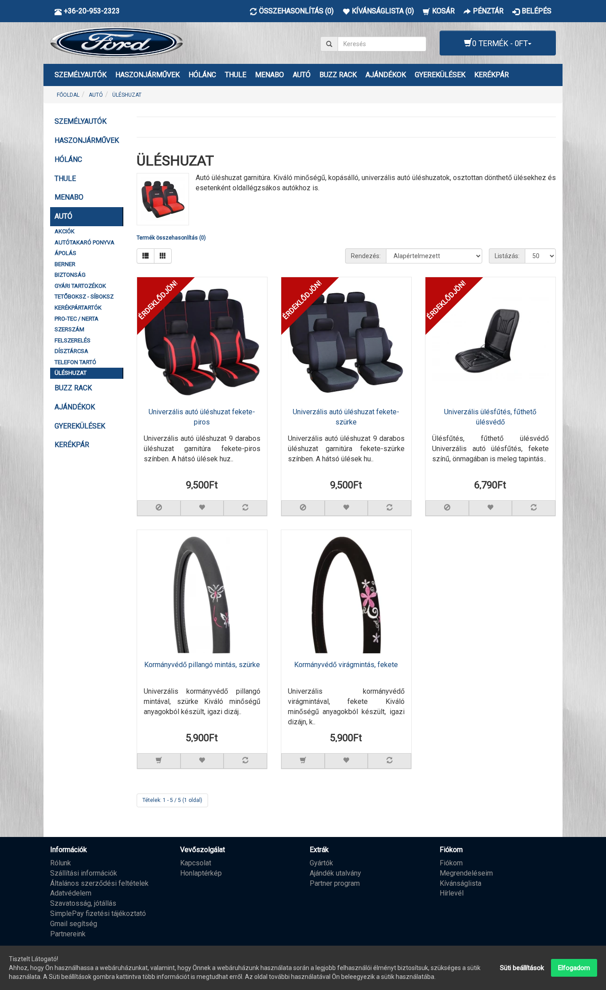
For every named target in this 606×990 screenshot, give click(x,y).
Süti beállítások (522, 968)
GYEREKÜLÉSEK (440, 75)
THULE (235, 75)
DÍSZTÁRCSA (71, 351)
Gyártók (321, 863)
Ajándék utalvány (335, 873)
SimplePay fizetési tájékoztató (98, 913)
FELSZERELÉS (73, 340)
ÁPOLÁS (65, 253)
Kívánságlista (460, 883)
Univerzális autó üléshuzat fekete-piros (202, 417)
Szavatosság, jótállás (83, 903)
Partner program (335, 883)
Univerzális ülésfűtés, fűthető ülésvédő (490, 417)
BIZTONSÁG (70, 274)
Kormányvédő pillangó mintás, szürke (202, 664)
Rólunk (60, 863)
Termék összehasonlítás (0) (171, 238)
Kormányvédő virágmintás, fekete (346, 664)
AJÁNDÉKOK (386, 75)
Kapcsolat (195, 863)
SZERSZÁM (69, 329)
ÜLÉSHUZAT (127, 95)
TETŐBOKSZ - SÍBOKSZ (84, 296)
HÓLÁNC (202, 75)
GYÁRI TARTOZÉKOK (80, 286)
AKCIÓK (65, 231)
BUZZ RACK (338, 75)
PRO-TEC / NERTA (76, 318)
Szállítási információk (83, 873)
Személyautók (80, 75)
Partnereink (68, 934)
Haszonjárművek (147, 75)
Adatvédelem (70, 893)
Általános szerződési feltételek (99, 883)
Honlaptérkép (201, 873)
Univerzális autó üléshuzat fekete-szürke (346, 417)
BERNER (65, 264)
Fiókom (451, 863)
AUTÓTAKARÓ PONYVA (84, 242)
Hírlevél (452, 893)
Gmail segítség (73, 923)
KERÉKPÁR (491, 75)
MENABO (269, 75)
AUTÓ (302, 75)
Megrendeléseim (466, 873)
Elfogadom (574, 968)
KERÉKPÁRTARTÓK (78, 307)
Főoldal (68, 95)
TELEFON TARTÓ (75, 362)
